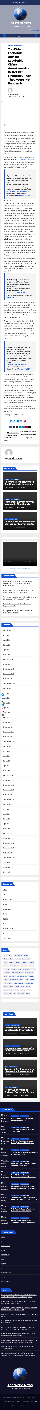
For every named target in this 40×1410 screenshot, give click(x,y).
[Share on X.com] (14, 420)
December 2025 (8, 669)
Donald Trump (14, 965)
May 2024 (6, 761)
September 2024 (9, 741)
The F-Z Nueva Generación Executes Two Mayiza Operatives (23, 1176)
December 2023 (8, 785)
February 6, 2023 (24, 195)
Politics (10, 45)
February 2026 (8, 659)
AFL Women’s (18, 955)
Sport (22, 986)
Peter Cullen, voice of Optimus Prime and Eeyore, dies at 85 (20, 1092)
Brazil (5, 962)
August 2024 (7, 746)
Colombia (25, 962)
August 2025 (7, 688)
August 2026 (7, 630)
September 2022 (9, 857)
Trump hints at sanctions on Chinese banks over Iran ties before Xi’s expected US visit (19, 524)
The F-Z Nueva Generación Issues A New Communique (24, 1153)
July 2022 (6, 862)
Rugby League (18, 983)
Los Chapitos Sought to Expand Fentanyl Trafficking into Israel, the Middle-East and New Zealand (24, 1188)
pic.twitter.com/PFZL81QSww (17, 293)
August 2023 (7, 804)
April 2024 (6, 766)
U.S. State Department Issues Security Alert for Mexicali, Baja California (22, 1143)
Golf (34, 969)
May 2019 (6, 872)
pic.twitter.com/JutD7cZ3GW (16, 364)
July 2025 (6, 693)
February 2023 (8, 833)
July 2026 (6, 635)
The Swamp (7, 993)
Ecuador (31, 965)
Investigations (29, 972)
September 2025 (9, 683)
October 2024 (7, 737)
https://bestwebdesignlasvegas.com (20, 568)
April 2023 (6, 824)
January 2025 (8, 722)
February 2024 (8, 775)
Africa (5, 890)
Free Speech (27, 969)
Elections (6, 969)
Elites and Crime (16, 969)
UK (4, 923)
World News (14, 94)
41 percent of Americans (26, 159)
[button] (33, 35)
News (21, 979)
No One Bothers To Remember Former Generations (22, 1119)
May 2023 (6, 819)
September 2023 (9, 799)
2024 (5, 955)
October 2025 (7, 679)
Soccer (17, 986)
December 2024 (8, 727)
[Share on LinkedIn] (17, 420)
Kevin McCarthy (22, 976)
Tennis (23, 990)
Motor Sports (14, 979)
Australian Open (8, 959)
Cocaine (17, 962)
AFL (10, 955)
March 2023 (7, 828)
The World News (20, 22)
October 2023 (7, 795)
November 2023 (8, 790)
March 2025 (7, 712)
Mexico (6, 979)
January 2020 (8, 867)
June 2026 (7, 640)
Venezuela (21, 993)
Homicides (7, 972)
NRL (26, 979)
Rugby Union (29, 983)
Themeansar (34, 1397)
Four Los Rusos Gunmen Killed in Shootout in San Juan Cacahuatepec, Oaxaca (23, 1165)
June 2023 (7, 814)
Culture (6, 965)
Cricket (32, 962)
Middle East (7, 909)
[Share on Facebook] (10, 420)
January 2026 (8, 664)
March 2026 (7, 654)
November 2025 (8, 674)
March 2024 (7, 770)
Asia (6, 519)
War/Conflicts (7, 938)
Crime (5, 904)
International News (17, 972)
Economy (23, 965)
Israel (5, 976)
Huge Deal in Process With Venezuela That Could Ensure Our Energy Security (19, 504)
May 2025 (6, 703)
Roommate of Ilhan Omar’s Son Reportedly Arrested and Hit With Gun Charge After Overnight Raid (17, 583)
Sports (5, 919)
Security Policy (8, 986)
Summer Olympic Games (11, 990)
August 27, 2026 (11, 1033)
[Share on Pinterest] (24, 420)
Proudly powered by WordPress (10, 1397)
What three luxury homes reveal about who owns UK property (28, 434)
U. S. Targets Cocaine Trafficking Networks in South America (23, 1210)
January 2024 (8, 780)
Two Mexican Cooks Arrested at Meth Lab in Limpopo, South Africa (24, 1198)
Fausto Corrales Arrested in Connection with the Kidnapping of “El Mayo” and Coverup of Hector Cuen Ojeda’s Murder (24, 1223)
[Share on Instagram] (21, 420)
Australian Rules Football (23, 959)
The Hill (29, 990)
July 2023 (6, 809)
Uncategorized (19, 45)
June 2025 (7, 698)
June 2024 (7, 756)
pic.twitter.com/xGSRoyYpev (20, 191)
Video (28, 993)
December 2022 (8, 843)
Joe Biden (12, 976)
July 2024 (6, 751)
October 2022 (7, 853)
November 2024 (8, 732)
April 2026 (6, 649)
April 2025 (6, 708)
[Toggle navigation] (19, 35)
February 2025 (8, 717)
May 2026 (6, 645)
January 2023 (8, 838)
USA (5, 933)
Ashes (26, 955)
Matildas (31, 976)
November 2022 (8, 848)
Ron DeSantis (8, 983)
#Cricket (22, 96)
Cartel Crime (7, 899)
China (11, 962)
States (28, 986)
